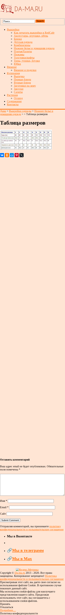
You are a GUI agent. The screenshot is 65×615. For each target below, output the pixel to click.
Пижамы (19, 54)
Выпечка (19, 76)
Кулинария (13, 73)
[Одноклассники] (7, 155)
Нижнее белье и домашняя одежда (34, 48)
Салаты (18, 91)
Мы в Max (22, 558)
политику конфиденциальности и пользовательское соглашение (32, 528)
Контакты (13, 104)
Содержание (14, 101)
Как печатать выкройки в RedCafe (34, 32)
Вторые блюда (22, 82)
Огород (18, 98)
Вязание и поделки (25, 70)
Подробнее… (8, 610)
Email (4, 507)
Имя (3, 500)
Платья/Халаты (23, 51)
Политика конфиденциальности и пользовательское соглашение (32, 577)
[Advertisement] (32, 305)
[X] (21, 155)
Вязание (12, 67)
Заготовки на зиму (25, 85)
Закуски (18, 88)
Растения (12, 95)
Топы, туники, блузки (27, 60)
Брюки (18, 38)
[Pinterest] (17, 155)
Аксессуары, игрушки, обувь (31, 35)
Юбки (17, 63)
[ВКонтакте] (2, 155)
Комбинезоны (22, 45)
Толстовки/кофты (24, 57)
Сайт (3, 513)
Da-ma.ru (20, 572)
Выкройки (13, 29)
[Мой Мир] (12, 155)
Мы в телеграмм (28, 550)
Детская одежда (23, 42)
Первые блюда (22, 79)
